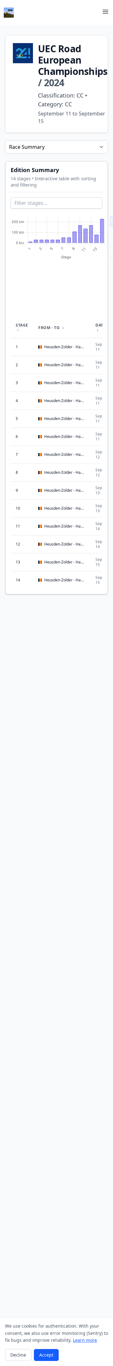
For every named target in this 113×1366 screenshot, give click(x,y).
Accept (46, 1355)
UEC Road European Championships (72, 60)
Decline (18, 1355)
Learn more (85, 1340)
